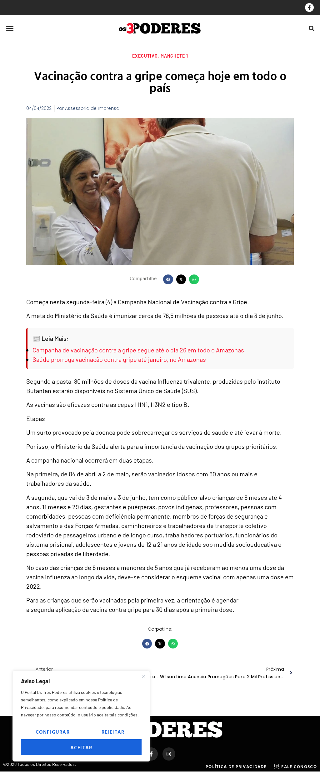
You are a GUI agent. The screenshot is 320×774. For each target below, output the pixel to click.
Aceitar (81, 747)
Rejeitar (113, 732)
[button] (10, 28)
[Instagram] (169, 754)
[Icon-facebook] (309, 7)
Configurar (53, 732)
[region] (81, 716)
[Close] (143, 676)
